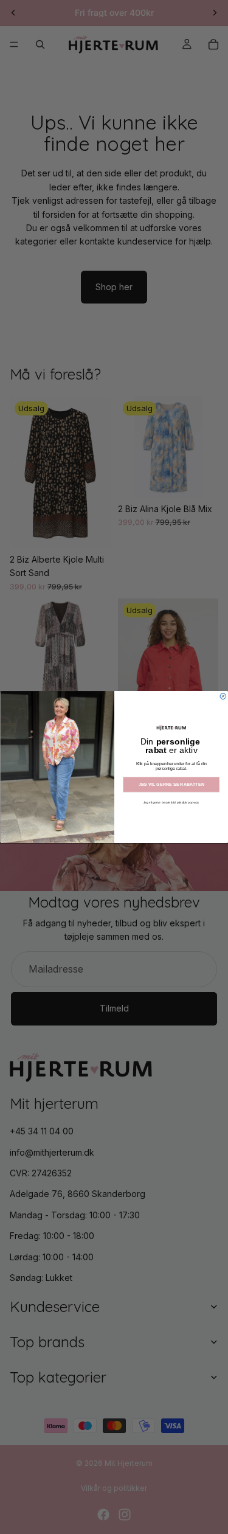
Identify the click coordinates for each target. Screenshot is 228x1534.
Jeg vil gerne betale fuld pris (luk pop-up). (171, 801)
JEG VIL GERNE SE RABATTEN (171, 784)
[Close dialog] (223, 696)
